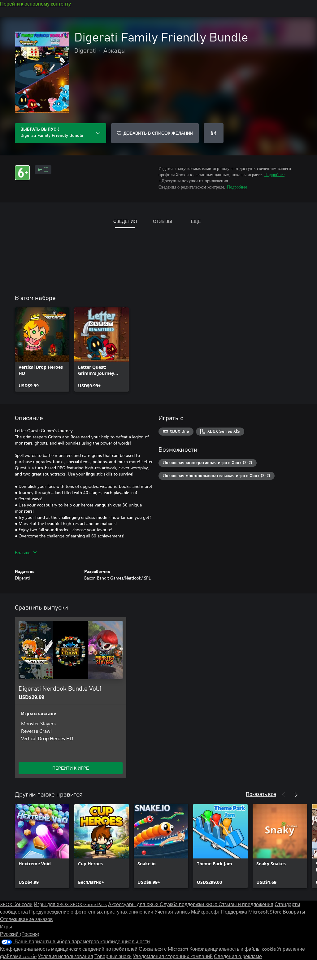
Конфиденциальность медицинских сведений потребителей (68, 948)
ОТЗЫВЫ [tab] (162, 221)
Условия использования (65, 956)
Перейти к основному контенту (35, 3)
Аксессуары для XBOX (134, 904)
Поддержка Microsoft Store (251, 911)
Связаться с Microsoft (163, 948)
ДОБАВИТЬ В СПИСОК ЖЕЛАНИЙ (158, 133)
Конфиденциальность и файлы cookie (232, 948)
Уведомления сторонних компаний (173, 956)
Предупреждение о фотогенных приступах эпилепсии (91, 911)
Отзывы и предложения (246, 904)
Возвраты (294, 911)
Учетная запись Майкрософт (187, 911)
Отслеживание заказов (26, 919)
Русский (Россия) (19, 934)
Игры (6, 926)
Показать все (261, 794)
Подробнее (274, 174)
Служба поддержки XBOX (189, 904)
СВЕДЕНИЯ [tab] (125, 221)
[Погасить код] (214, 133)
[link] (42, 349)
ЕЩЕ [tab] (196, 221)
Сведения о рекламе (238, 956)
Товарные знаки (113, 956)
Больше (23, 552)
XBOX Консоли (16, 904)
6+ (40, 169)
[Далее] (296, 794)
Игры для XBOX (52, 904)
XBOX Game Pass (88, 904)
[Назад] (283, 794)
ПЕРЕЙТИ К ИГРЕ (70, 768)
